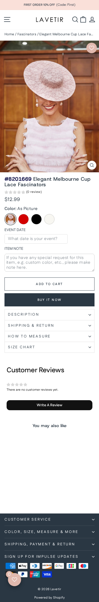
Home (9, 34)
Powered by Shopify (49, 597)
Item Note (13, 248)
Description (23, 314)
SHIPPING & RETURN (31, 325)
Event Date (15, 230)
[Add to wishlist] (91, 48)
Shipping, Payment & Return (39, 544)
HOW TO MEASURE (29, 336)
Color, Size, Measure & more (41, 532)
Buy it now (49, 300)
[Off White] (49, 219)
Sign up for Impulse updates (41, 556)
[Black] (36, 219)
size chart (21, 347)
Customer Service (27, 519)
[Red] (23, 219)
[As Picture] (10, 219)
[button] (23, 193)
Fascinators (26, 34)
